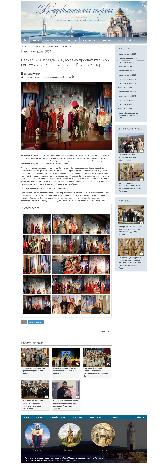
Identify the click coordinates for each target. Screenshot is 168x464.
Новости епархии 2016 (127, 92)
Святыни (37, 450)
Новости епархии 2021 (127, 71)
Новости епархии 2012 (127, 109)
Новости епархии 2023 (127, 62)
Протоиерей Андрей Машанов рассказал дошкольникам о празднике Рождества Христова (65, 405)
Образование (107, 40)
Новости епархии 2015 (127, 96)
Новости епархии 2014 (127, 100)
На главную (26, 46)
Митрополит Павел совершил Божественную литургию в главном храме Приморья (130, 187)
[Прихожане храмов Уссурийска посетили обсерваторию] (131, 152)
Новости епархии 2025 (127, 54)
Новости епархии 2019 (127, 79)
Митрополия (71, 40)
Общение (132, 40)
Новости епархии (47, 46)
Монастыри (70, 450)
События (35, 40)
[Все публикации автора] (73, 77)
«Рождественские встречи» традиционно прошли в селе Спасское (64, 370)
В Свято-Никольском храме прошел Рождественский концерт (33, 370)
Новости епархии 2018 (127, 83)
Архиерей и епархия (53, 40)
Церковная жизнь (89, 40)
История (103, 450)
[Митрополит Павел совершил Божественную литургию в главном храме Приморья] (131, 180)
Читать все (105, 331)
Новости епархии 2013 (127, 104)
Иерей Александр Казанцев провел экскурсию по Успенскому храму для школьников (34, 405)
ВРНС (120, 40)
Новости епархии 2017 (127, 88)
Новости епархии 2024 (63, 46)
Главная (27, 417)
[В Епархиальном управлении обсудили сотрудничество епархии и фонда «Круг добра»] (131, 224)
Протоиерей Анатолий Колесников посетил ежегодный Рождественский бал (96, 372)
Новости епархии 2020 (127, 75)
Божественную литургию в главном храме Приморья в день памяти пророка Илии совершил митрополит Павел (130, 263)
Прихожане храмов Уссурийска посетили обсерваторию (127, 157)
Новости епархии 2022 (127, 67)
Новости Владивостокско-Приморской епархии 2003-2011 (129, 115)
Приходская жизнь (35, 322)
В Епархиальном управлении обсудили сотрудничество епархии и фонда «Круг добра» (130, 230)
